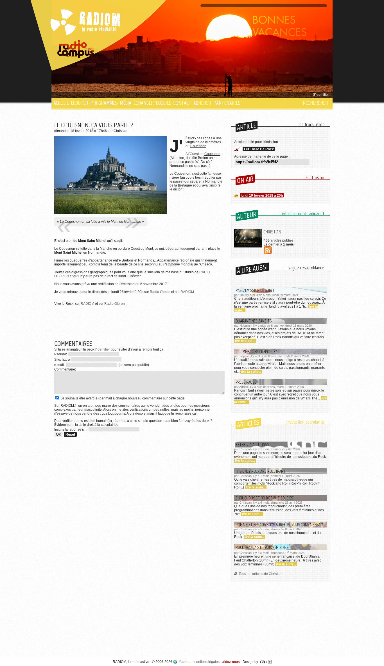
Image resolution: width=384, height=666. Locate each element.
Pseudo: (61, 354)
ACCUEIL (61, 103)
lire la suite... (245, 341)
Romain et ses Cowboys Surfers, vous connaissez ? (279, 524)
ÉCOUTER (79, 103)
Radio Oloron (160, 292)
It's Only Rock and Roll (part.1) (262, 471)
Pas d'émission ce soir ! (255, 290)
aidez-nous (231, 662)
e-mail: (59, 365)
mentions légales (206, 662)
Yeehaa (185, 662)
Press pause (246, 382)
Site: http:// (62, 360)
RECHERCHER (315, 103)
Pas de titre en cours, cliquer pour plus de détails (91, 95)
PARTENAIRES (226, 103)
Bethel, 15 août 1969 (252, 444)
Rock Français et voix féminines (262, 547)
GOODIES (163, 103)
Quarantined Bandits (254, 321)
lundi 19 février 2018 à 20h (262, 195)
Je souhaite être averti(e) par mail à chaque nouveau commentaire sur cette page (122, 398)
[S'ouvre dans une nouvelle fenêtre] (76, 49)
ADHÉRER (202, 103)
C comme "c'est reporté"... (257, 351)
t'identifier (102, 349)
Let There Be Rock (259, 149)
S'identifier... (322, 95)
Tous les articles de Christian (261, 574)
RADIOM (187, 292)
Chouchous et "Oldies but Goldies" (265, 498)
